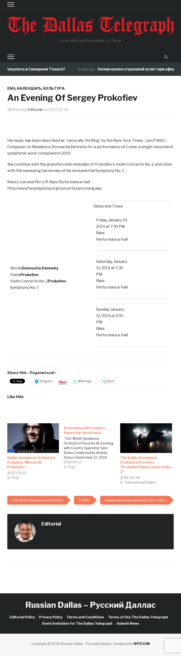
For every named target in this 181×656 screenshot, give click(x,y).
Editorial (34, 109)
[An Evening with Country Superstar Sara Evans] (92, 446)
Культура (54, 88)
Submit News (128, 623)
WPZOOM (141, 644)
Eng (11, 88)
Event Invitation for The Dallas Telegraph (77, 623)
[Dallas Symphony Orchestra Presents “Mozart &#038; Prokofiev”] (33, 438)
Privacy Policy (50, 617)
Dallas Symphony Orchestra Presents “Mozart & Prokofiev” (31, 462)
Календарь (29, 88)
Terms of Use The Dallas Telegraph (138, 617)
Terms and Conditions (85, 617)
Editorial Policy (22, 617)
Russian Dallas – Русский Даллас (90, 605)
